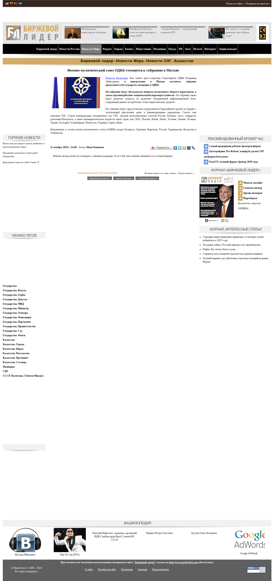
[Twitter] (180, 148)
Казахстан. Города (13, 344)
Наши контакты (160, 569)
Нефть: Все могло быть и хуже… (220, 249)
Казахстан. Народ (13, 348)
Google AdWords (249, 553)
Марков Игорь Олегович (159, 533)
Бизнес (129, 49)
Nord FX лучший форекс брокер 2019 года (233, 161)
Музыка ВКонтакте (25, 554)
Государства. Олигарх (15, 312)
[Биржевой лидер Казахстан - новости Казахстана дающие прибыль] (20, 3)
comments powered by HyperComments (97, 172)
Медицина (159, 49)
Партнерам (250, 198)
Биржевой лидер (46, 49)
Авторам (142, 569)
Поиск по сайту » (235, 3)
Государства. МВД (13, 303)
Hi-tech (197, 49)
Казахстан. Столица (14, 362)
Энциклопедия (228, 49)
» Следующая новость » (147, 178)
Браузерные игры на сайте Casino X (21, 162)
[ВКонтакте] (175, 148)
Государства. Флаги (14, 335)
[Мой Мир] (189, 148)
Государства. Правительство (19, 326)
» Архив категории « (123, 178)
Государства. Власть (14, 290)
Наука (172, 49)
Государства (10, 285)
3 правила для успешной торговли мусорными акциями (232, 253)
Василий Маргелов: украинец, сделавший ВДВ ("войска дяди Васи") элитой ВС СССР (114, 536)
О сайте (89, 569)
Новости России (69, 49)
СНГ (5, 371)
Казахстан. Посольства (16, 353)
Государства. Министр (16, 308)
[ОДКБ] (77, 107)
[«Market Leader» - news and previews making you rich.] (7, 3)
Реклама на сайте (107, 569)
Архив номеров (252, 193)
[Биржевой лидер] (32, 40)
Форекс (107, 49)
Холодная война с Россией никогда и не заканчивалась (232, 244)
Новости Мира (91, 49)
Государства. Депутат (15, 299)
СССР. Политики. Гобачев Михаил (23, 375)
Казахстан (9, 339)
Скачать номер (252, 187)
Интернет (210, 49)
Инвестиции (143, 49)
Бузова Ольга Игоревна (204, 533)
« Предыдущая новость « (99, 178)
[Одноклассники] (184, 148)
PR (180, 49)
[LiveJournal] (193, 148)
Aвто (188, 49)
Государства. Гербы (14, 294)
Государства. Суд (12, 330)
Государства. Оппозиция (17, 317)
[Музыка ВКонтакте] (25, 551)
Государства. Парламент (17, 321)
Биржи (118, 49)
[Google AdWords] (249, 549)
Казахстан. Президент (15, 357)
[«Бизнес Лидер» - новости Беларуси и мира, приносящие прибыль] (16, 3)
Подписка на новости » (258, 3)
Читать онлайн (252, 182)
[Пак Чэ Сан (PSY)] (70, 551)
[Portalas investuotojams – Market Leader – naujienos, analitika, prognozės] (11, 3)
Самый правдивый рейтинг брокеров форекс (234, 146)
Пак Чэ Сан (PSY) (70, 554)
